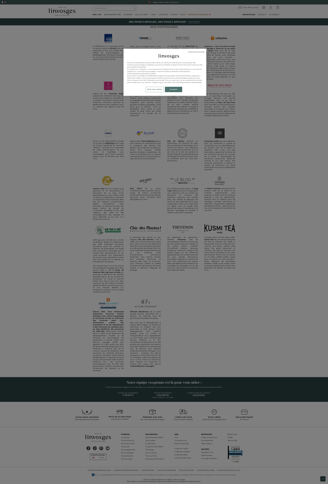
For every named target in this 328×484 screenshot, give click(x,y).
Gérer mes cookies (154, 89)
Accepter (173, 89)
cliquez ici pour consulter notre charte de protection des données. (177, 82)
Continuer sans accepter (196, 52)
